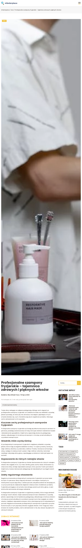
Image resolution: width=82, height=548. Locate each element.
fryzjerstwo (63, 451)
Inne (4, 21)
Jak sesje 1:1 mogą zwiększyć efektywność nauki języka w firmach (75, 437)
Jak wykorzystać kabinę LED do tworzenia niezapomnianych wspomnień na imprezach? (17, 527)
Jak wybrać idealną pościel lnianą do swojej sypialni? (46, 524)
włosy (78, 460)
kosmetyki (73, 451)
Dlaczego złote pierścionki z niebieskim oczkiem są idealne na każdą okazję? (74, 425)
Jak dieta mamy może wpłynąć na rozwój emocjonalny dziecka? (74, 398)
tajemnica (62, 460)
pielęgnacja (70, 454)
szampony (75, 457)
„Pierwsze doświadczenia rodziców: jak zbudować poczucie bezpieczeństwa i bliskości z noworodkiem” (74, 411)
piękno (61, 454)
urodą (71, 460)
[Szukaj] (79, 383)
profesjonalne (64, 457)
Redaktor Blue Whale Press (10, 395)
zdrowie (62, 463)
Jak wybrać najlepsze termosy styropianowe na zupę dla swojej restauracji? (19, 539)
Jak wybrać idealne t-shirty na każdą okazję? (46, 538)
